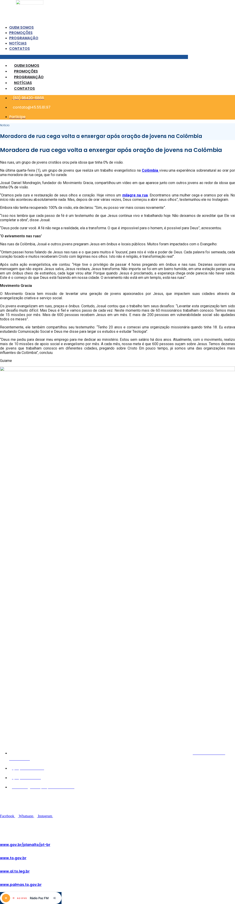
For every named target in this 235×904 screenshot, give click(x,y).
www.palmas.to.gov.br (21, 884)
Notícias (18, 43)
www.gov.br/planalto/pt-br (25, 844)
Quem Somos (21, 27)
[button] (94, 57)
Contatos (19, 48)
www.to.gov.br (13, 858)
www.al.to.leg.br (15, 871)
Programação (23, 38)
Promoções (21, 32)
